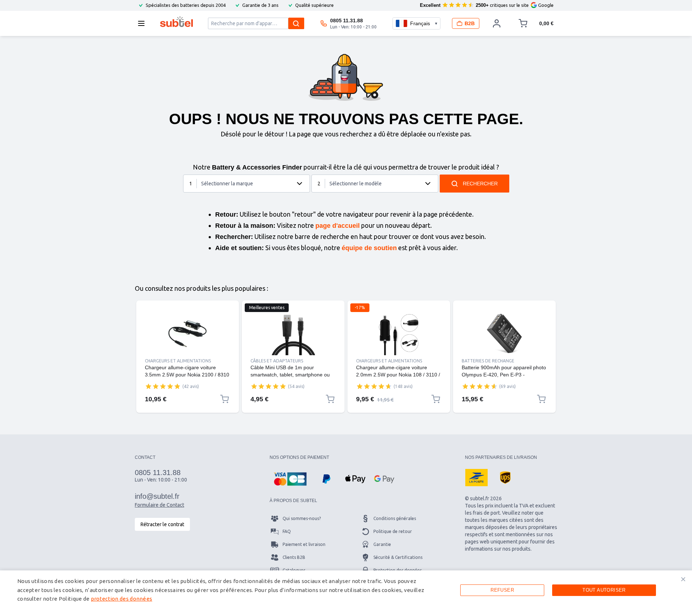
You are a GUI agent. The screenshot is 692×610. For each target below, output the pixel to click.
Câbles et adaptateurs (276, 360)
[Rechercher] (296, 23)
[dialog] (346, 590)
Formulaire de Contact (159, 505)
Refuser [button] (502, 590)
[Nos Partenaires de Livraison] (476, 477)
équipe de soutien (369, 248)
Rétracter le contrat (162, 524)
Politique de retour (392, 531)
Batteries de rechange (488, 360)
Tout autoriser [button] (604, 590)
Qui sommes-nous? (302, 518)
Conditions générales (394, 518)
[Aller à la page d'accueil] (176, 21)
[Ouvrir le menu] (143, 23)
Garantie (382, 544)
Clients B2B (294, 557)
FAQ (287, 531)
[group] (163, 386)
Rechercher (480, 183)
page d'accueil (337, 225)
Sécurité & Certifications (397, 557)
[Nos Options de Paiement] (290, 479)
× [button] (683, 579)
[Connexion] (496, 23)
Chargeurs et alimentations (178, 360)
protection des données (121, 599)
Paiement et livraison (304, 544)
